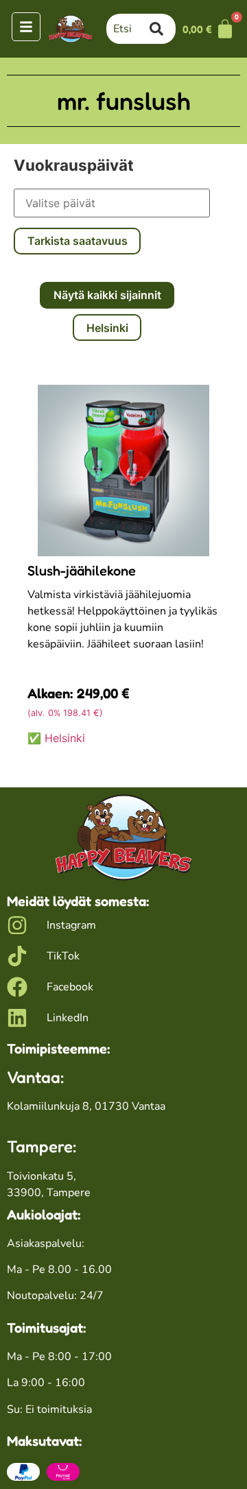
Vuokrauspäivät (74, 165)
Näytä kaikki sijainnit (107, 295)
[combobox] (128, 29)
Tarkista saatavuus (77, 241)
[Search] (163, 29)
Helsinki (107, 328)
